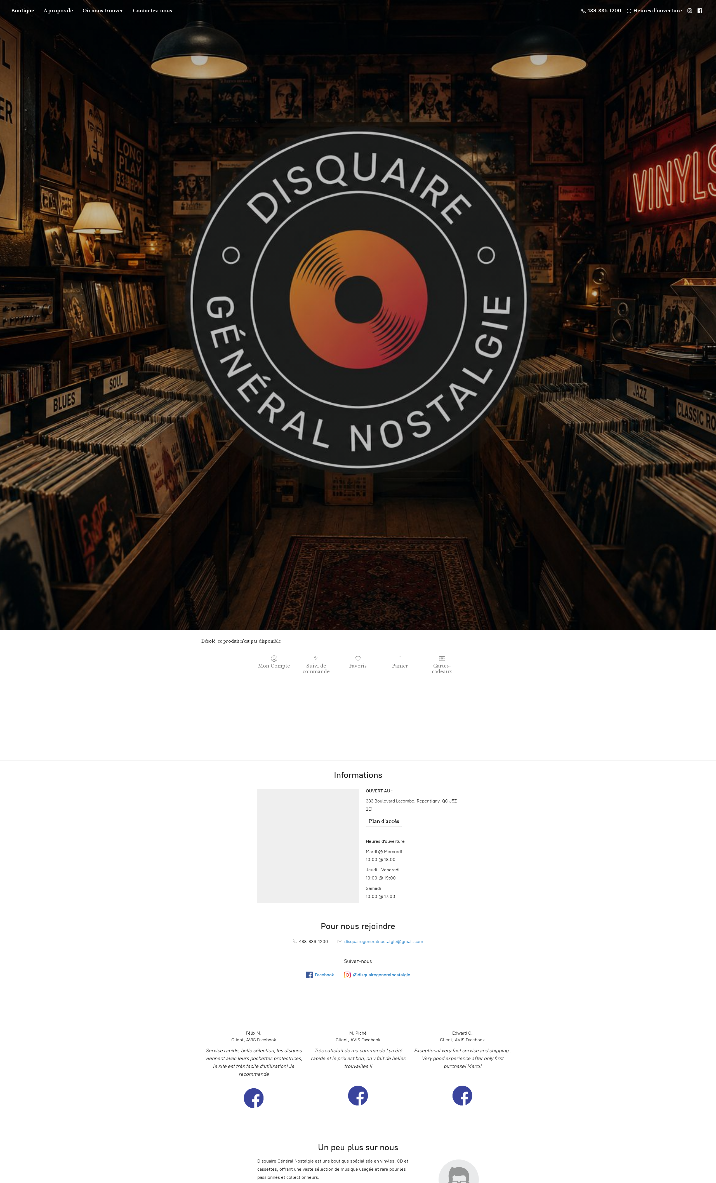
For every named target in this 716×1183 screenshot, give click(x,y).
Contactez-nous (152, 10)
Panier (400, 666)
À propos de (58, 10)
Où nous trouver (103, 10)
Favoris (358, 666)
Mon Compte (274, 666)
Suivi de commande (316, 668)
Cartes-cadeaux (442, 668)
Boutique (22, 10)
